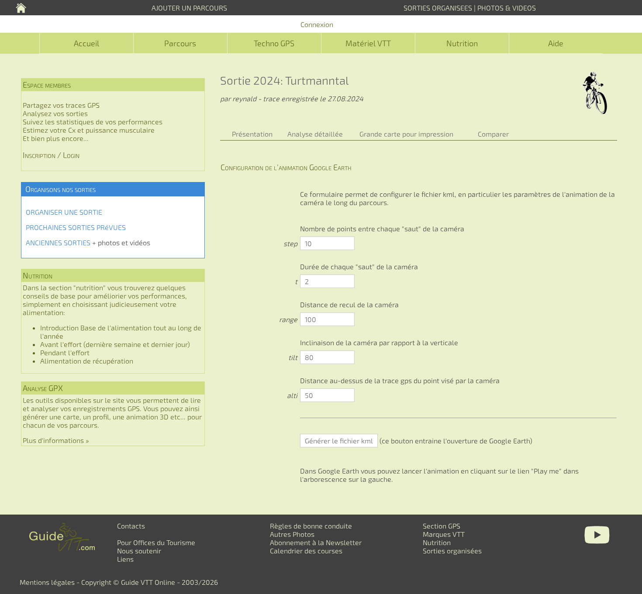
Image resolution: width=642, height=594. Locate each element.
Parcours (180, 43)
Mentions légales (47, 582)
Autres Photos (292, 534)
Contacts (131, 526)
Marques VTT (444, 534)
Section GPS (441, 526)
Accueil (86, 43)
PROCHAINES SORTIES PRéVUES (76, 227)
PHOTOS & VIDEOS (506, 7)
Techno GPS (274, 43)
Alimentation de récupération (86, 361)
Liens (125, 559)
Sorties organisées (452, 550)
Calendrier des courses (306, 550)
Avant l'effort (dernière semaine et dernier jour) (115, 344)
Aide (555, 43)
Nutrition (462, 43)
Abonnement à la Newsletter (316, 542)
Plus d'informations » (56, 440)
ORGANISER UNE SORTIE (64, 212)
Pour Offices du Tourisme (156, 542)
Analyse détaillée (315, 134)
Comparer (493, 134)
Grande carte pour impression (406, 134)
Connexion (316, 24)
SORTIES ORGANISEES (438, 7)
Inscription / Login (51, 155)
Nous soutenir (139, 550)
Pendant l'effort (65, 352)
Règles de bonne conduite (311, 526)
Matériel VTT (368, 43)
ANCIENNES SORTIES (58, 242)
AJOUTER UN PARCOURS (189, 7)
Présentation (252, 134)
